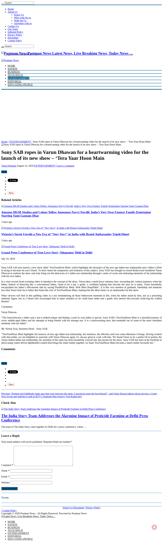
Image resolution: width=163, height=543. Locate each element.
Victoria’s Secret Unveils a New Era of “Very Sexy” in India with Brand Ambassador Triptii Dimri (65, 234)
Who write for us (22, 17)
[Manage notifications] (154, 527)
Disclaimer (13, 37)
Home (11, 9)
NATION (12, 68)
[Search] (2, 3)
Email (5, 476)
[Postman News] (10, 60)
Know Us (19, 14)
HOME (11, 65)
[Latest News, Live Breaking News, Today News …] (28, 516)
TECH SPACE (15, 75)
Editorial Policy (15, 32)
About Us (13, 12)
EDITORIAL (14, 81)
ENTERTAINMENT (18, 78)
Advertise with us (23, 23)
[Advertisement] (81, 113)
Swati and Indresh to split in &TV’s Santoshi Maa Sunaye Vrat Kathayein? (41, 396)
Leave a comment (65, 165)
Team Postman (9, 165)
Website (5, 482)
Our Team (13, 29)
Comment (7, 465)
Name (5, 470)
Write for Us (20, 20)
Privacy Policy (15, 34)
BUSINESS (14, 71)
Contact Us (13, 26)
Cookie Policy (15, 40)
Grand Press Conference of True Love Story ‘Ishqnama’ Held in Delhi (46, 252)
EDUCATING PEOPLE (20, 84)
